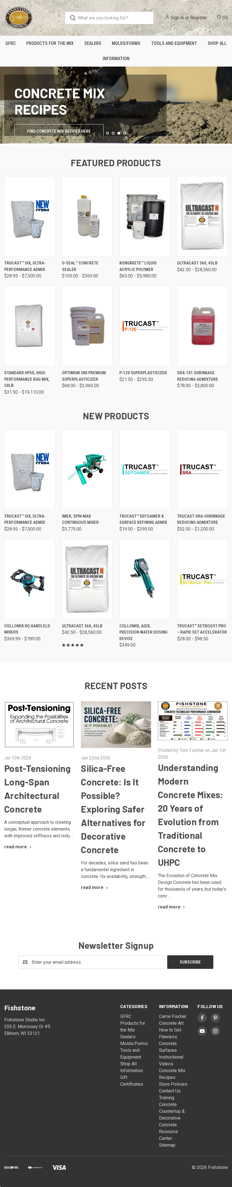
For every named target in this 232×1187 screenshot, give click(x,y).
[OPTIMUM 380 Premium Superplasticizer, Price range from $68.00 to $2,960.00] (87, 326)
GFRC (10, 43)
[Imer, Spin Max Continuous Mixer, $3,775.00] (87, 469)
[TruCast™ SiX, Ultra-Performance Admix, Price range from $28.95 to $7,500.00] (29, 216)
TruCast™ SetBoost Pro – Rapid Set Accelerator (202, 629)
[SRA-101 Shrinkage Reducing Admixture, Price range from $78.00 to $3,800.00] (202, 326)
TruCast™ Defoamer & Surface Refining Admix (143, 519)
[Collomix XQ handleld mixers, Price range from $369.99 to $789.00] (29, 579)
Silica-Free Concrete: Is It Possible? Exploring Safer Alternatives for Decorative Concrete (113, 809)
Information (116, 58)
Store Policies (173, 1084)
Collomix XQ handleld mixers (27, 629)
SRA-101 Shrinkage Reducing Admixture (197, 376)
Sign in (177, 17)
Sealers (92, 43)
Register (198, 17)
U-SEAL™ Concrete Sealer (80, 266)
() (224, 17)
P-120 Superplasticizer (143, 372)
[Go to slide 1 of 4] (107, 133)
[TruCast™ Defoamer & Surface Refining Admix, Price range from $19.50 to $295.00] (145, 469)
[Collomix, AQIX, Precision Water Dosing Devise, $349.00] (145, 579)
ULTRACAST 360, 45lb (197, 263)
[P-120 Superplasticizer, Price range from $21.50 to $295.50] (145, 326)
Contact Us (170, 1091)
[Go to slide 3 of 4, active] (118, 133)
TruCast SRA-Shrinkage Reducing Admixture (201, 519)
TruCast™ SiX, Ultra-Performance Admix (25, 266)
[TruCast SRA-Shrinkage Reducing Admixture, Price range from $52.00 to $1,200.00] (202, 469)
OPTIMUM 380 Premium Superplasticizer (84, 376)
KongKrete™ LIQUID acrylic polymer (138, 266)
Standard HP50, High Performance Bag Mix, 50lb (27, 379)
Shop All (128, 1063)
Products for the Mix (50, 43)
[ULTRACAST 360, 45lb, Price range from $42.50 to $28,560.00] (202, 216)
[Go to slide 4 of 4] (227, 100)
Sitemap (167, 1145)
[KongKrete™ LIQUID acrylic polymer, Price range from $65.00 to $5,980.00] (145, 216)
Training (166, 1097)
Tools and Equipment (174, 43)
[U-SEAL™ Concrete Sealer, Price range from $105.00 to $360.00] (87, 216)
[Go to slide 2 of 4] (5, 100)
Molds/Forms (126, 43)
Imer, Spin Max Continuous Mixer (80, 519)
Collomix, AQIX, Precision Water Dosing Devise (143, 632)
